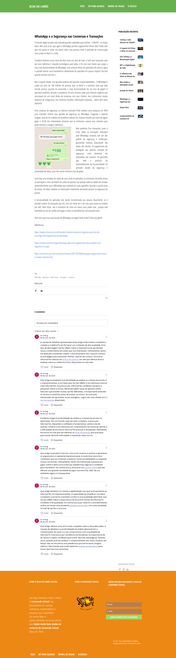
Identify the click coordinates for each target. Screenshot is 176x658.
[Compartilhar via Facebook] (36, 291)
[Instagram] (123, 569)
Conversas (71, 277)
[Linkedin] (127, 569)
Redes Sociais (54, 277)
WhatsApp (38, 277)
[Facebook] (119, 569)
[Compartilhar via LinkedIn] (41, 291)
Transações (63, 277)
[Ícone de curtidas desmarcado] (41, 367)
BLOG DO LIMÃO (38, 6)
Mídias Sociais (38, 283)
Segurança (45, 277)
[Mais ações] (106, 336)
